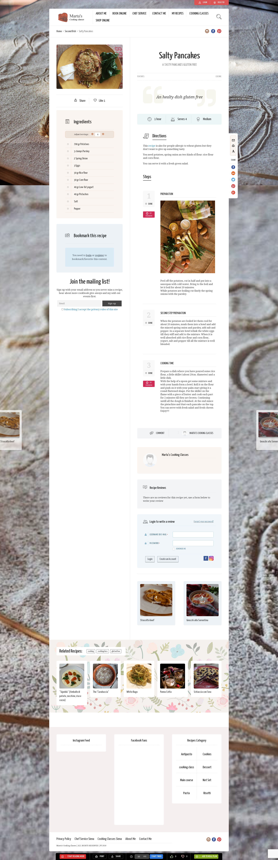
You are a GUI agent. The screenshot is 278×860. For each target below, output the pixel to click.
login (89, 255)
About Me (101, 13)
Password (154, 543)
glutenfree (116, 651)
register (99, 255)
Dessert (207, 767)
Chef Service (139, 13)
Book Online (120, 13)
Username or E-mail (158, 534)
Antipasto (186, 754)
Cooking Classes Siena (110, 839)
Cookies (207, 754)
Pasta (186, 793)
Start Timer (156, 856)
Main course (186, 780)
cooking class (186, 767)
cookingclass (103, 651)
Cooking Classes (199, 13)
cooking (91, 651)
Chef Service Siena (84, 839)
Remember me (181, 549)
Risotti (207, 793)
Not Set (207, 780)
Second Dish (70, 31)
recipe (151, 145)
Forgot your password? (204, 521)
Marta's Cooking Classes (201, 433)
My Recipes (177, 13)
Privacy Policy (63, 839)
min (144, 856)
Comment (160, 433)
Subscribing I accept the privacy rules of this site (91, 309)
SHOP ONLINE (103, 20)
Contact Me (159, 13)
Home (59, 31)
